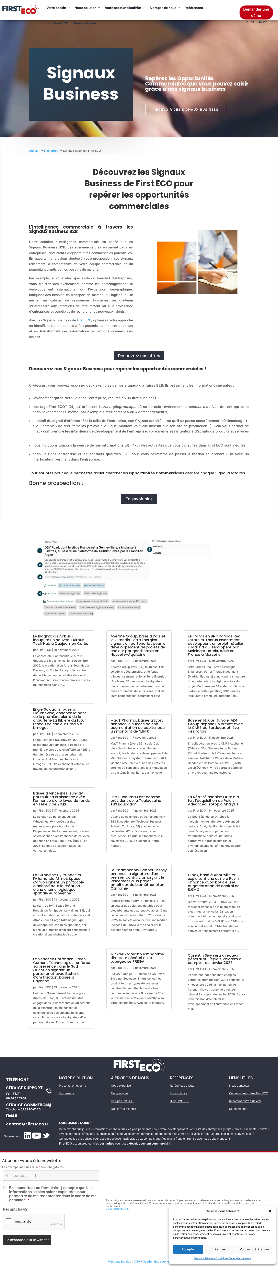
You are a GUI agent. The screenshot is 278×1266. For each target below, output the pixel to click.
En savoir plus (139, 498)
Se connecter (238, 1108)
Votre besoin (56, 8)
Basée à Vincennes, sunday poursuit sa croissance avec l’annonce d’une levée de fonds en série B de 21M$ (61, 799)
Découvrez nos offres (139, 355)
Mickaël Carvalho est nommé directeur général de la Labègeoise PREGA (137, 958)
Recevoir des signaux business (186, 110)
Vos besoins (66, 1093)
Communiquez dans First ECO (248, 1093)
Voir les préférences (255, 1249)
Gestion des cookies (157, 1261)
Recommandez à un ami (245, 1101)
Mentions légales (119, 1261)
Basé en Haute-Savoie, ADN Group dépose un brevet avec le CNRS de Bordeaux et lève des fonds (215, 726)
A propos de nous (162, 8)
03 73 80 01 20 (30, 1109)
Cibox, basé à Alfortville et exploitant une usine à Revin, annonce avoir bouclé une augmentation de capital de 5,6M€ (214, 882)
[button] (270, 1211)
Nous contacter (84, 23)
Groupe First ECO (122, 1101)
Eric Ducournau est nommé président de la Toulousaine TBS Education (136, 800)
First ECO (84, 320)
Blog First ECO (57, 23)
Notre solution (85, 8)
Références (194, 8)
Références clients (182, 1085)
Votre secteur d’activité (123, 8)
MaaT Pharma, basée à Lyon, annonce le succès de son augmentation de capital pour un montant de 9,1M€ (138, 726)
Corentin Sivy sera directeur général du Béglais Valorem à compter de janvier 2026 (214, 959)
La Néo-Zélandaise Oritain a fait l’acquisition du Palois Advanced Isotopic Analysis (213, 800)
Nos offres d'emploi (124, 1108)
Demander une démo (256, 12)
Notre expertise (121, 1085)
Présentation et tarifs (72, 1085)
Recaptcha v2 (15, 1209)
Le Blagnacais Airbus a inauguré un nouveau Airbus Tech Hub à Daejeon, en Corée (60, 640)
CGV (137, 1261)
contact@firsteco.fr (27, 1124)
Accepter (188, 1249)
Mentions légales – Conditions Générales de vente (222, 1258)
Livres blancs (178, 1093)
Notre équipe (119, 1093)
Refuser (220, 1249)
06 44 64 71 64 (16, 1098)
